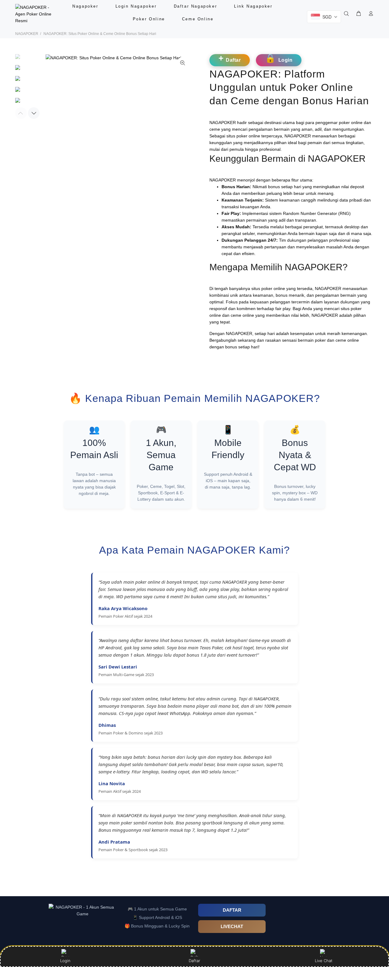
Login (65, 960)
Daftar (194, 960)
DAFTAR (232, 910)
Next (34, 113)
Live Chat (323, 960)
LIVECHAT (232, 926)
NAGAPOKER (26, 34)
